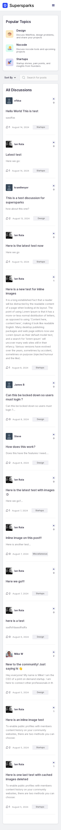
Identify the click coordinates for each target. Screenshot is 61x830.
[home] (18, 5)
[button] (53, 5)
